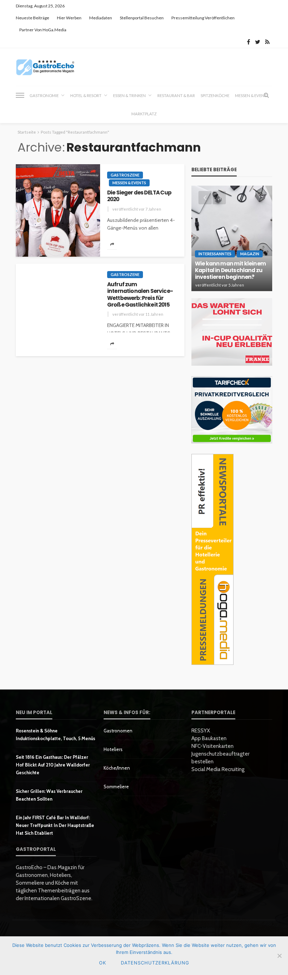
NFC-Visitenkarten (212, 746)
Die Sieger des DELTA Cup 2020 (139, 196)
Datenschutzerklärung (155, 963)
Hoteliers (113, 749)
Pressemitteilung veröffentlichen (203, 17)
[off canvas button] (20, 95)
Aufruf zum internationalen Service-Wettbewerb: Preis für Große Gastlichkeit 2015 (140, 294)
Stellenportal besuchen (142, 17)
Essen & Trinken (129, 95)
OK (102, 963)
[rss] (267, 42)
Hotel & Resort (86, 95)
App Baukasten (209, 738)
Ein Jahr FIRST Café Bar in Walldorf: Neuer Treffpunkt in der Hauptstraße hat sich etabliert (55, 825)
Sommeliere (116, 786)
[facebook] (248, 42)
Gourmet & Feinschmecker (228, 222)
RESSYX (200, 730)
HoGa (206, 230)
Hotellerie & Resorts (222, 238)
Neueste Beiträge (32, 17)
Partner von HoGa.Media (42, 29)
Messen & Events (129, 182)
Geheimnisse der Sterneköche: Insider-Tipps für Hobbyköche (231, 270)
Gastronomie (44, 95)
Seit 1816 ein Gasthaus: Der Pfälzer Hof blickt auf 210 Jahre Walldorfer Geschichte (53, 764)
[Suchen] (266, 95)
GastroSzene (125, 175)
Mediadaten (100, 17)
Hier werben (69, 17)
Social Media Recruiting (217, 769)
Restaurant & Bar (176, 95)
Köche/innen (117, 768)
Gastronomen (118, 730)
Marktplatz (144, 113)
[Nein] (279, 955)
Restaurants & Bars (221, 246)
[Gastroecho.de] (45, 67)
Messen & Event (251, 95)
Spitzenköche (215, 95)
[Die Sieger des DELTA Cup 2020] (58, 210)
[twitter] (258, 42)
